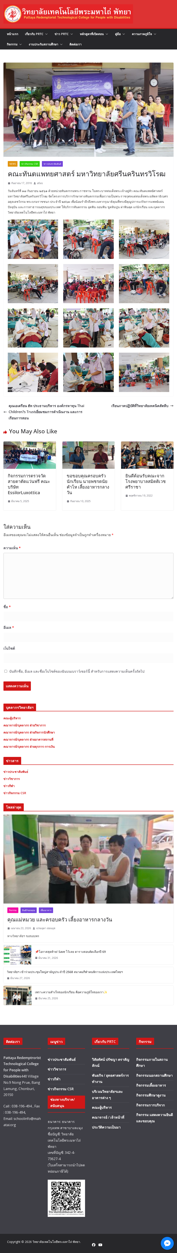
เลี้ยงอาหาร (46, 910)
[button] (45, 34)
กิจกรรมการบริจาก (150, 1105)
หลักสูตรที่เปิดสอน (92, 34)
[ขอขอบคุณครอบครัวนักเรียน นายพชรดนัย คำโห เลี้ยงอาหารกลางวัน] (88, 444)
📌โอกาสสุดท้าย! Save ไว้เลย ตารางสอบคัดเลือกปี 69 (70, 952)
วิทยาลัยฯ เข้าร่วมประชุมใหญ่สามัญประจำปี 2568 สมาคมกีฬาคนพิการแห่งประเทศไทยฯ (65, 972)
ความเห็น (12, 548)
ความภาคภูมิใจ (142, 34)
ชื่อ (7, 606)
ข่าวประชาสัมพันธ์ (52, 163)
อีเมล (8, 627)
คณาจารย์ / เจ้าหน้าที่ (108, 1117)
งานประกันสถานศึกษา (43, 44)
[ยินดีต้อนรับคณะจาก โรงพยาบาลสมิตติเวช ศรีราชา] (147, 444)
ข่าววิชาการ (57, 1069)
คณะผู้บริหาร (102, 1107)
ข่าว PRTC (62, 34)
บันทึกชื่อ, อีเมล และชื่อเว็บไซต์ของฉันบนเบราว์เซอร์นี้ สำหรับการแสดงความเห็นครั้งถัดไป (76, 671)
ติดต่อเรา (76, 44)
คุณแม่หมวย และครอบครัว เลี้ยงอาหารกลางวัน (59, 919)
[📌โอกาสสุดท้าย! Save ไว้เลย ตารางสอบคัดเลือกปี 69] (17, 954)
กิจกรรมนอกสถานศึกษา (154, 1075)
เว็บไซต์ (9, 648)
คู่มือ (118, 34)
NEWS (12, 163)
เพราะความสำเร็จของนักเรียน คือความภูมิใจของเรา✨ (71, 992)
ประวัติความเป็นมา (106, 1127)
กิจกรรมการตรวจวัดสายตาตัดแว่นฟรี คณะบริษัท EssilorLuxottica (29, 484)
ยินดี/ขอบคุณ (28, 910)
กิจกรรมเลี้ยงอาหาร (151, 1085)
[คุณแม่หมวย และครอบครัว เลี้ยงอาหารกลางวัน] (88, 859)
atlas (40, 183)
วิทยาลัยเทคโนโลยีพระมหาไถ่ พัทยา (56, 1242)
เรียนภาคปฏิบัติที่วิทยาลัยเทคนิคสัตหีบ (139, 405)
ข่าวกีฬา (54, 1079)
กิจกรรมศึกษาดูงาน (151, 1095)
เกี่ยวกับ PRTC (34, 34)
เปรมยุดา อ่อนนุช (45, 928)
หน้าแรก (12, 34)
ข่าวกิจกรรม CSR (29, 163)
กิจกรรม (12, 44)
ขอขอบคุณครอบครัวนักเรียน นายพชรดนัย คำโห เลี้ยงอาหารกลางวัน (88, 484)
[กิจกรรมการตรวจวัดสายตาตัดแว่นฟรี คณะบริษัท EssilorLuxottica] (29, 444)
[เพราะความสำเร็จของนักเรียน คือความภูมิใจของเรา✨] (17, 995)
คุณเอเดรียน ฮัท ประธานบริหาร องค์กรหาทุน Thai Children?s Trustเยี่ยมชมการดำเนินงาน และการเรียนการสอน (46, 412)
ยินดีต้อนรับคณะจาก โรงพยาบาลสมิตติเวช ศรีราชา (145, 481)
